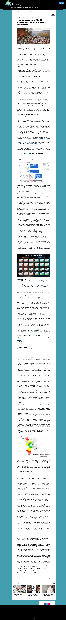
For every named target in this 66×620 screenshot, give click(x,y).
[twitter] (32, 615)
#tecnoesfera (32, 570)
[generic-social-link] (33, 615)
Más (44, 11)
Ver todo (53, 583)
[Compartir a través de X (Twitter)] (19, 575)
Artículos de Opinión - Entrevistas (35, 11)
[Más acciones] (49, 17)
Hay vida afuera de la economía (18, 595)
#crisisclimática (20, 568)
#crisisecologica (32, 568)
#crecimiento (20, 570)
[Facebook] (45, 604)
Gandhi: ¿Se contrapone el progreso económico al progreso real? (48, 595)
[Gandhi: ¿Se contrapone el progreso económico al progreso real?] (48, 589)
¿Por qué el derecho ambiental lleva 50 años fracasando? (32, 595)
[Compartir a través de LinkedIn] (21, 575)
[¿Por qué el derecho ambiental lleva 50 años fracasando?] (33, 589)
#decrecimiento (26, 568)
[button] (53, 11)
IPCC (22, 11)
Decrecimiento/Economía (39, 572)
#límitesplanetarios (26, 570)
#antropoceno (44, 568)
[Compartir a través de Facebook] (17, 575)
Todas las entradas (16, 11)
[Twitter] (47, 604)
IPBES (26, 11)
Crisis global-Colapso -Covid (30, 572)
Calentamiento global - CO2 (21, 572)
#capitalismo (38, 568)
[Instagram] (49, 604)
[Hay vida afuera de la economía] (19, 589)
